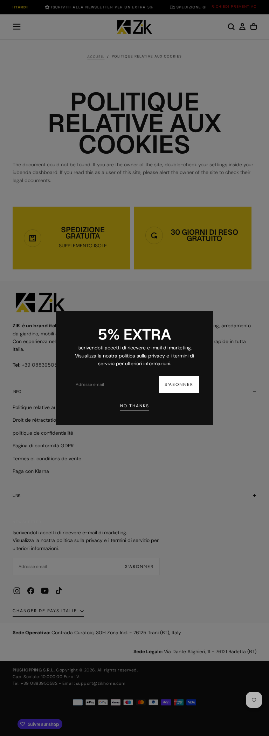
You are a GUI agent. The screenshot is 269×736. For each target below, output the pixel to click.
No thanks (134, 406)
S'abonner (179, 384)
